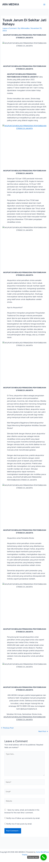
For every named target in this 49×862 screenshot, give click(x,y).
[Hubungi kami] (43, 857)
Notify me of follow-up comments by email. (23, 818)
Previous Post (7, 728)
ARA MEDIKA (10, 4)
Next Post (43, 731)
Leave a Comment (10, 28)
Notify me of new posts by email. (19, 824)
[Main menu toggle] (44, 4)
